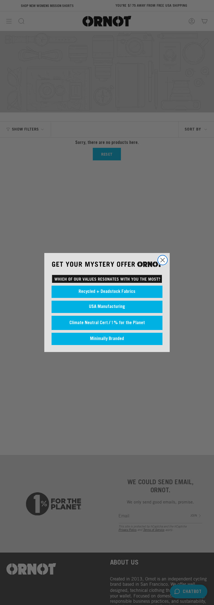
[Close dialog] (162, 260)
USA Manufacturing (107, 307)
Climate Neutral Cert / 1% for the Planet (107, 323)
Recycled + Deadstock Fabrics (107, 292)
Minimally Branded (107, 339)
